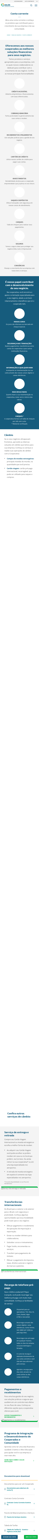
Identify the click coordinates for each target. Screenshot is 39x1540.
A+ (37, 1)
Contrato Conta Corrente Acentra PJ (17, 1504)
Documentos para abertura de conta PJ (16, 1489)
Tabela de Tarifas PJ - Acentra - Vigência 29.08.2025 (16, 1530)
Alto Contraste (29, 1)
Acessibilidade (18, 1)
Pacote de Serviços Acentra (15, 1517)
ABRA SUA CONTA (30, 1537)
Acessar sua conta (9, 1537)
